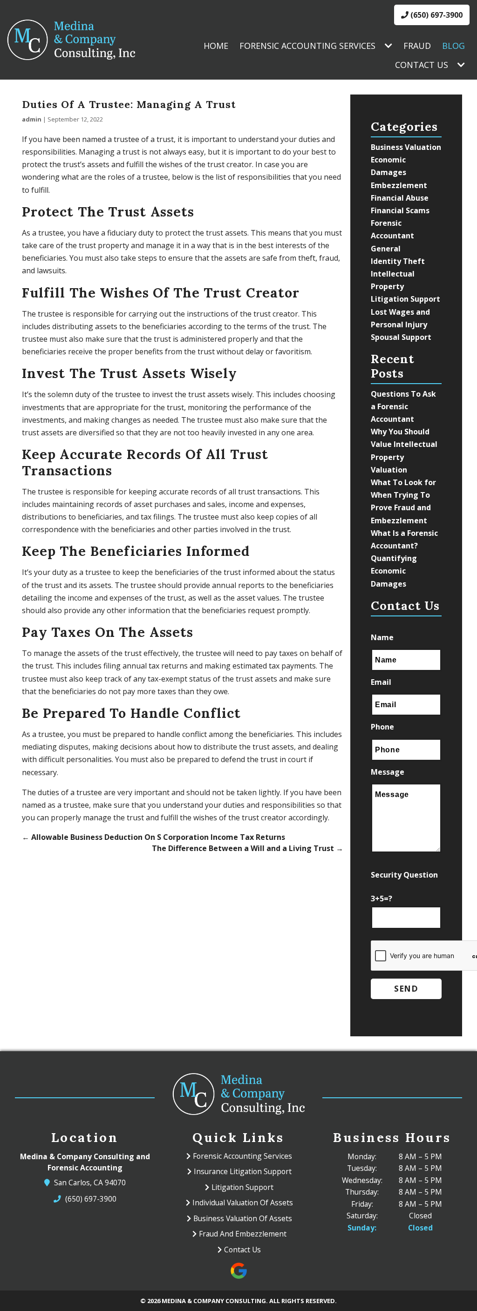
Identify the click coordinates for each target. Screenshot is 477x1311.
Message (387, 772)
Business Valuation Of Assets (242, 1218)
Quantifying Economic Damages (394, 570)
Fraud (417, 45)
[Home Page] (71, 40)
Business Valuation (406, 147)
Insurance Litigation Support (243, 1171)
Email (381, 682)
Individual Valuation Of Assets (242, 1202)
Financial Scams (400, 210)
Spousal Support (401, 337)
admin (31, 119)
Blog (453, 45)
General (386, 248)
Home (216, 45)
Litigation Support (405, 299)
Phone (382, 727)
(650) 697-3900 (436, 15)
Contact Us (421, 64)
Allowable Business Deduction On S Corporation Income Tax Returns (153, 837)
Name (382, 637)
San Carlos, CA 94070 (90, 1182)
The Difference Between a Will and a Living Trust (247, 848)
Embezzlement (399, 185)
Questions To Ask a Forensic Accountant (403, 406)
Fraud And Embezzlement (242, 1234)
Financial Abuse (400, 198)
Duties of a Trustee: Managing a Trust (129, 104)
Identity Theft (398, 261)
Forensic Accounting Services (307, 45)
